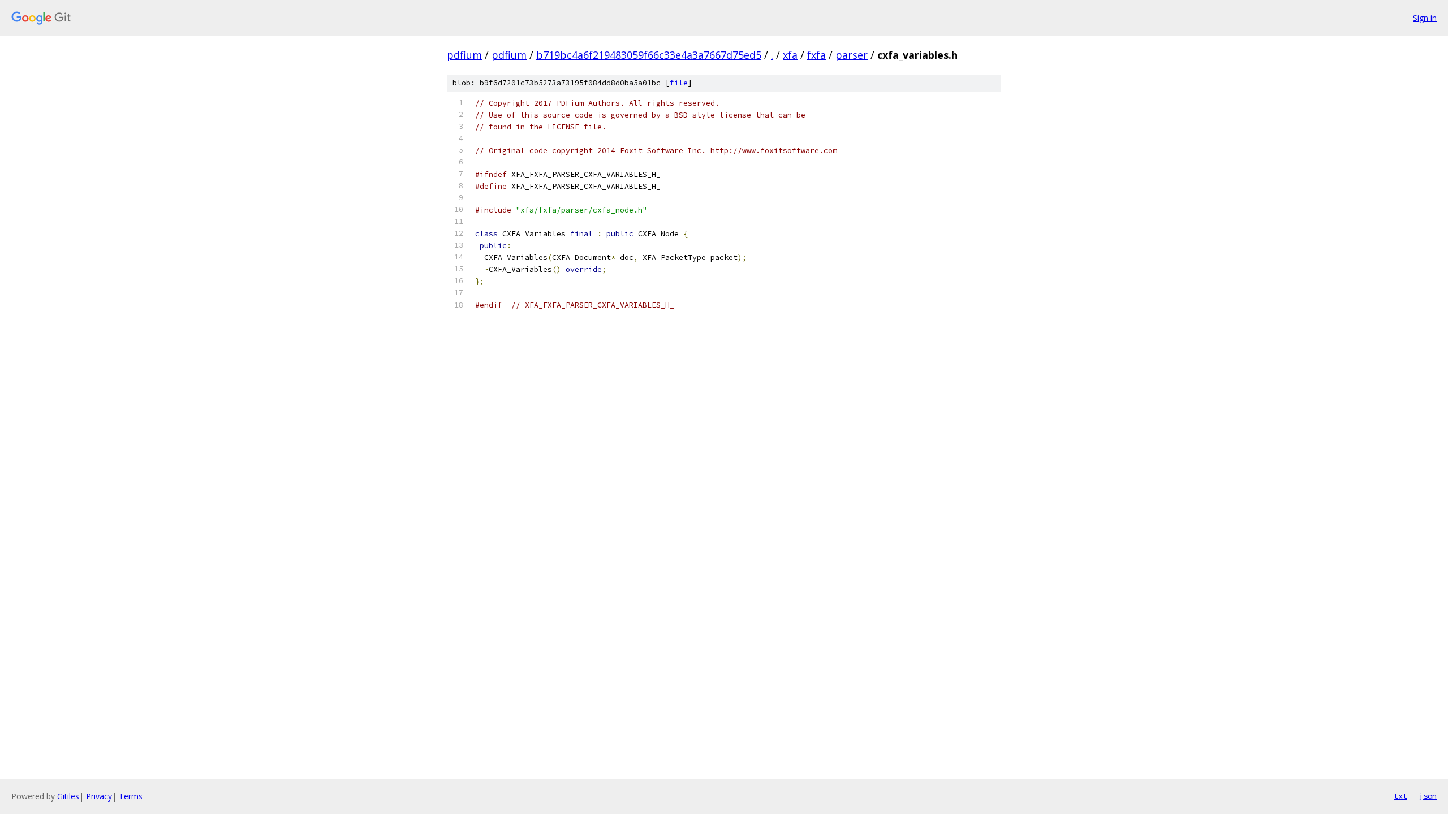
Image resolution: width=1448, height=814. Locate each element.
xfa (790, 55)
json (1428, 796)
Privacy (99, 796)
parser (851, 55)
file (679, 83)
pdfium (464, 55)
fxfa (816, 55)
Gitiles (68, 796)
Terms (131, 796)
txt (1400, 796)
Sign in (1425, 17)
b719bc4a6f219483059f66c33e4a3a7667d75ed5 (648, 55)
